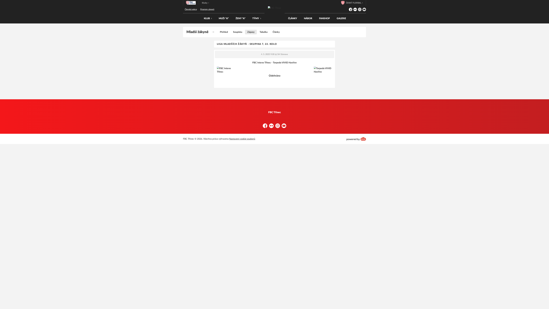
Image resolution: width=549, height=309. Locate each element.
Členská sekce (191, 9)
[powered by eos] (356, 139)
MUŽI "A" (224, 18)
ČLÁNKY (292, 18)
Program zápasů (207, 9)
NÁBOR (308, 18)
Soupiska (237, 32)
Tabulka (263, 32)
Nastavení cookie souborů (242, 139)
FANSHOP (324, 18)
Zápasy (250, 32)
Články (276, 32)
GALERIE (341, 18)
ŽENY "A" (240, 18)
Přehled (224, 32)
